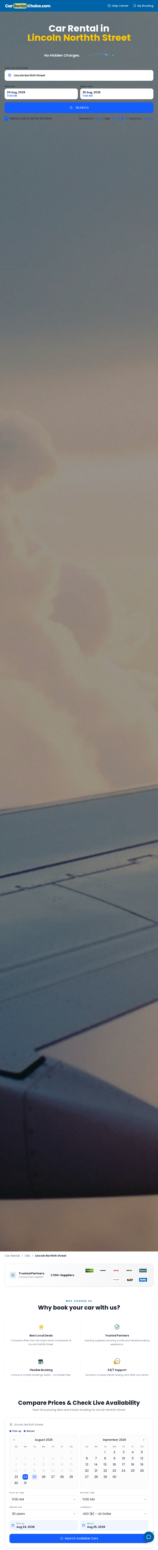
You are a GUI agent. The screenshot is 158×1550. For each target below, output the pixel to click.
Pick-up (10, 86)
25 (34, 1477)
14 (62, 1464)
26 (43, 1477)
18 (34, 1470)
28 (62, 1477)
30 (16, 1483)
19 (43, 1470)
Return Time (87, 1492)
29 (71, 1477)
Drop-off (86, 86)
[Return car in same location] (6, 118)
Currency (86, 1507)
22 (71, 1470)
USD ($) (148, 118)
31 (25, 1483)
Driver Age (15, 1507)
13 (52, 1464)
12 (43, 1464)
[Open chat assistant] (148, 1537)
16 (16, 1470)
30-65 (116, 118)
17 (25, 1470)
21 (62, 1470)
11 (34, 1464)
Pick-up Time (16, 1492)
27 (53, 1477)
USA (97, 118)
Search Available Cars (81, 1538)
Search (82, 107)
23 (16, 1477)
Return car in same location (31, 118)
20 (53, 1470)
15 (71, 1464)
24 (25, 1477)
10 (25, 1464)
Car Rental (12, 1256)
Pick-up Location (16, 68)
